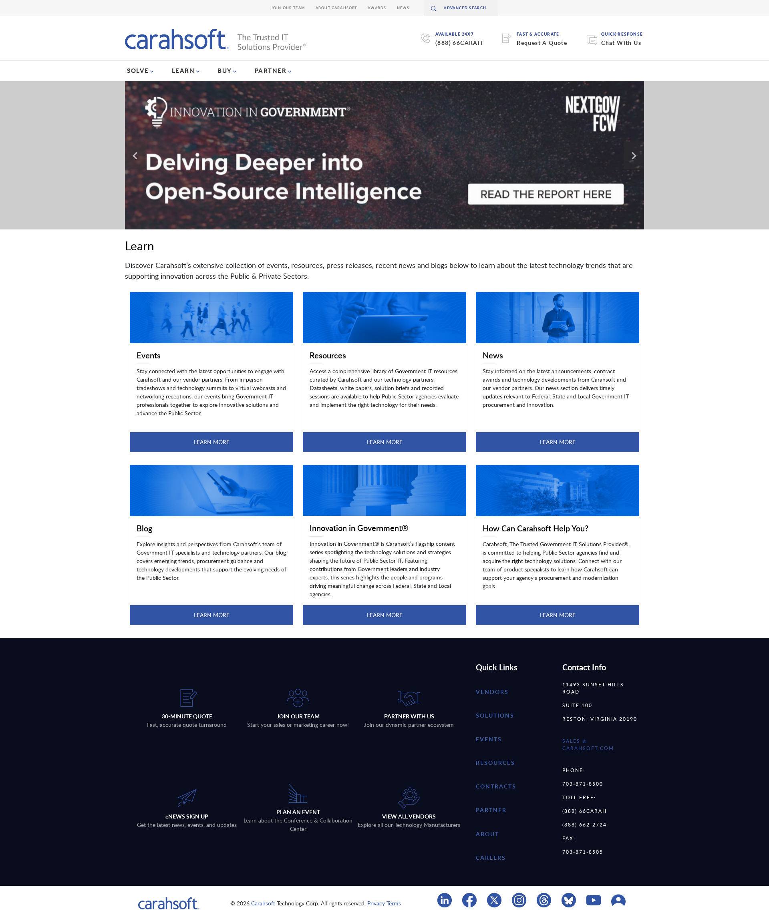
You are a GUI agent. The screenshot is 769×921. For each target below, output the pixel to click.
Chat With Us (621, 42)
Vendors (492, 692)
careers (491, 857)
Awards (377, 7)
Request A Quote (542, 42)
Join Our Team (288, 7)
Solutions (495, 715)
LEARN (183, 70)
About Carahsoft (336, 7)
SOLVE (138, 70)
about (487, 834)
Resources (495, 762)
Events (489, 739)
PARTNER (271, 70)
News (403, 7)
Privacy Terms (384, 903)
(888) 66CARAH (459, 42)
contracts (496, 786)
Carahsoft (263, 903)
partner (491, 810)
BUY (224, 70)
